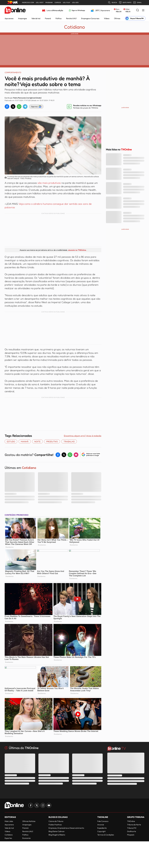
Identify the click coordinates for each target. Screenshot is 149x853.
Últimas (117, 18)
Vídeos (106, 18)
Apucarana (9, 18)
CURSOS (58, 2)
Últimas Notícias (28, 821)
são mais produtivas (49, 182)
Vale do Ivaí (35, 18)
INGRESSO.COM (28, 2)
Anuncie (100, 824)
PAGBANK (49, 2)
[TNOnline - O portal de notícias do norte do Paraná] (15, 10)
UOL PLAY (66, 2)
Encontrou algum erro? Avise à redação (82, 435)
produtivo (52, 441)
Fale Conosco (102, 821)
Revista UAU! (71, 18)
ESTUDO (11, 441)
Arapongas (22, 18)
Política (58, 18)
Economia (26, 838)
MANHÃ (25, 441)
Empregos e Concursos (90, 18)
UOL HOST (40, 2)
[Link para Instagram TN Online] (43, 805)
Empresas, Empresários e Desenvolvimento (66, 828)
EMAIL (139, 2)
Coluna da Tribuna (56, 821)
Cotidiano (74, 27)
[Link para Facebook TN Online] (30, 805)
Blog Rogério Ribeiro (57, 835)
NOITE (37, 441)
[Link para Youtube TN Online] (49, 805)
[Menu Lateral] (143, 10)
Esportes (8, 838)
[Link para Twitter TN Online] (36, 805)
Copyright (101, 831)
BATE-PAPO (127, 2)
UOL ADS (75, 2)
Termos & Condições (105, 835)
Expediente (102, 828)
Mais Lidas (9, 821)
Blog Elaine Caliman (56, 831)
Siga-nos (34, 106)
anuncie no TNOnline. (77, 250)
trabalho (69, 441)
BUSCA (114, 2)
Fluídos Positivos (55, 824)
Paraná (48, 18)
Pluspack (130, 835)
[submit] (137, 10)
